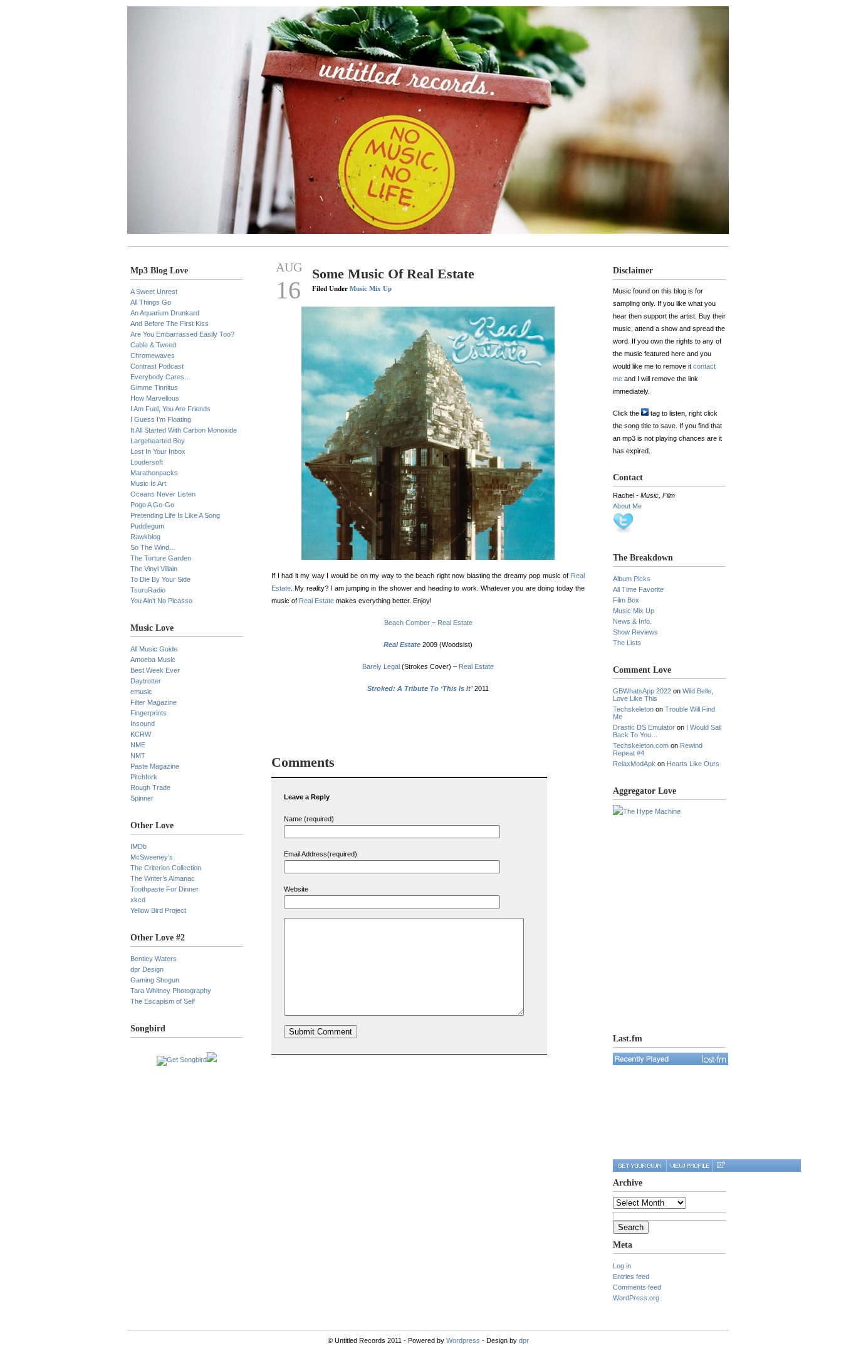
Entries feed (631, 1276)
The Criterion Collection (165, 867)
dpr (524, 1340)
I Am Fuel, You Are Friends (170, 409)
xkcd (137, 899)
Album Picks (631, 578)
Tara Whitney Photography (170, 990)
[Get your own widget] (639, 1165)
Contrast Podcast (157, 366)
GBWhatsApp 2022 (642, 691)
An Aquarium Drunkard (164, 313)
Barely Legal (381, 666)
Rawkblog (145, 536)
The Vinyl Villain (153, 568)
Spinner (142, 798)
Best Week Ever (155, 670)
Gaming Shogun (154, 980)
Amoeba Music (152, 659)
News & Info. (632, 621)
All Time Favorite (638, 589)
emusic (141, 691)
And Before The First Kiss (169, 323)
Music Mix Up (371, 288)
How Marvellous (154, 398)
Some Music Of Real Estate (393, 274)
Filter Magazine (153, 702)
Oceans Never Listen (163, 494)
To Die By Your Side (160, 579)
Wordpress (463, 1340)
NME (137, 745)
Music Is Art (148, 483)
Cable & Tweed (153, 345)
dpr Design (147, 969)
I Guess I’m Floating (160, 419)
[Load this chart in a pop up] (720, 1165)
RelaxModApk (634, 763)
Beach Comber (407, 622)
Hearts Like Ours (693, 763)
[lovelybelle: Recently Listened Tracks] (670, 1059)
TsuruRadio (147, 590)
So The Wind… (153, 547)
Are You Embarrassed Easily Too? (182, 334)
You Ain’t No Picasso (161, 600)
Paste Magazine (154, 766)
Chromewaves (152, 355)
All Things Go (150, 302)
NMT (137, 755)
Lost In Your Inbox (157, 451)
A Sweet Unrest (153, 291)
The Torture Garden (160, 558)
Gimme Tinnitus (154, 387)
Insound (142, 723)
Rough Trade (150, 787)
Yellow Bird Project (158, 910)
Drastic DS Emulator (644, 727)
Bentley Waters (153, 958)
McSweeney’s (151, 857)
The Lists (627, 642)
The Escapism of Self (162, 1001)
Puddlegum (147, 526)
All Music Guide (153, 649)
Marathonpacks (154, 472)
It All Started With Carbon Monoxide (183, 430)
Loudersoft (146, 462)
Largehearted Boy (157, 441)
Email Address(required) (320, 854)
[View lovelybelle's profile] (689, 1165)
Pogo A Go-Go (152, 504)
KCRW (140, 734)
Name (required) (309, 819)
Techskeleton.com (641, 745)
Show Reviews (635, 632)
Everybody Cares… (160, 377)
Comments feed (637, 1287)
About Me (627, 506)
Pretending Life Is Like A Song (175, 515)
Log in (622, 1266)
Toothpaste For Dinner (164, 889)
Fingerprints (148, 713)
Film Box (626, 600)
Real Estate (316, 600)
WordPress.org (636, 1298)
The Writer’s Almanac (162, 878)
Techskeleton (633, 709)
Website (296, 889)
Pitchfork (143, 777)
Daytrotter (145, 681)
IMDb (138, 846)
